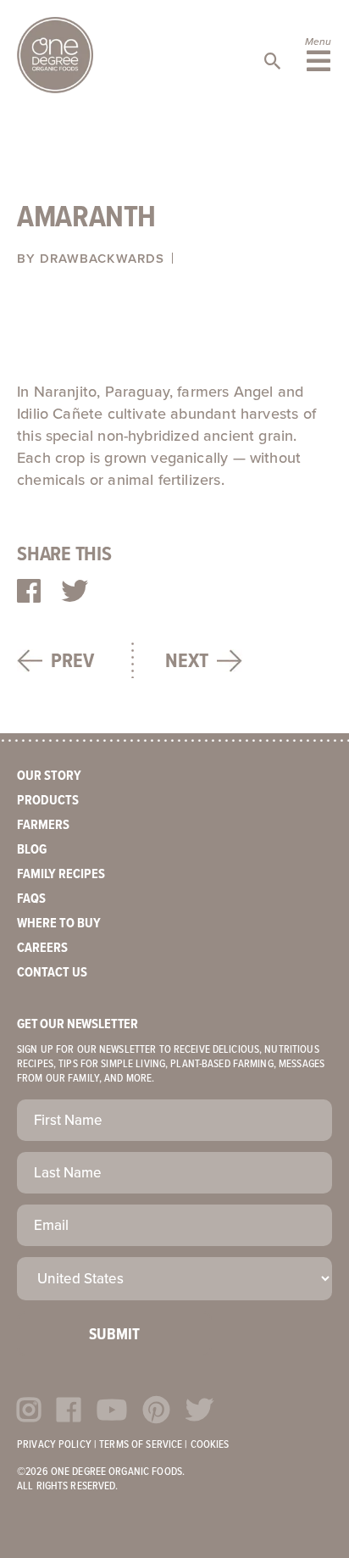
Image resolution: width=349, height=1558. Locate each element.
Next (186, 661)
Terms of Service (140, 1445)
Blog (32, 850)
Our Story (49, 776)
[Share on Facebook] (29, 592)
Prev (72, 661)
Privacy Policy (54, 1445)
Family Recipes (61, 874)
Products (48, 801)
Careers (42, 948)
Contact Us (52, 973)
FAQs (31, 899)
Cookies (210, 1445)
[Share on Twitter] (74, 592)
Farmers (43, 825)
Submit (114, 1335)
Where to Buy (59, 923)
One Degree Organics (55, 55)
